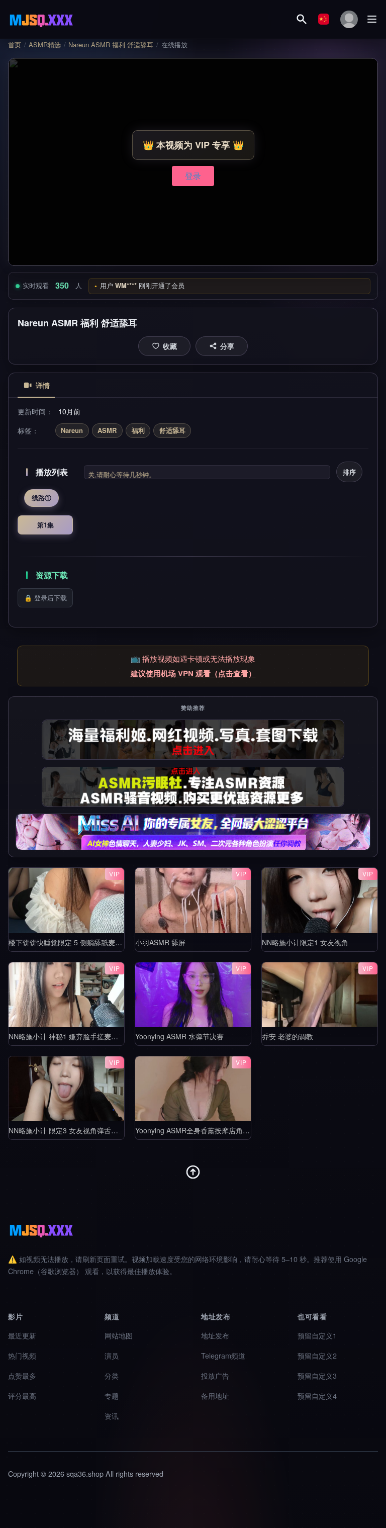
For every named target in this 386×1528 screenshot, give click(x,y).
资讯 (112, 1415)
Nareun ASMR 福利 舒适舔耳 (110, 44)
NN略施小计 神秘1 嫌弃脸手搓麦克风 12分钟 (79, 1036)
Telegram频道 (223, 1355)
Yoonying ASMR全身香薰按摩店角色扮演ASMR (209, 1130)
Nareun (72, 430)
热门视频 (22, 1355)
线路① (41, 497)
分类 (112, 1375)
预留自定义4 (317, 1395)
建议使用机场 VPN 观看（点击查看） (193, 673)
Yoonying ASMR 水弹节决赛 (179, 1036)
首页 (14, 44)
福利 (138, 430)
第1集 (45, 524)
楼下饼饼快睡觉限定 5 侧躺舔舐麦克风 (69, 942)
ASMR (107, 430)
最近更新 (22, 1335)
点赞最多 (22, 1375)
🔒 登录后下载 (45, 597)
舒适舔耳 (172, 430)
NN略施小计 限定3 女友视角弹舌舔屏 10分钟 (79, 1130)
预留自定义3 (317, 1375)
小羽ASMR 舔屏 (160, 942)
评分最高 (22, 1395)
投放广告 (215, 1375)
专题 (112, 1395)
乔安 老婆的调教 (287, 1036)
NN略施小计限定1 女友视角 (305, 942)
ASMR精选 (45, 44)
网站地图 (119, 1335)
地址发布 (215, 1335)
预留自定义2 (317, 1355)
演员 (112, 1355)
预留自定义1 (317, 1335)
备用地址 (215, 1395)
